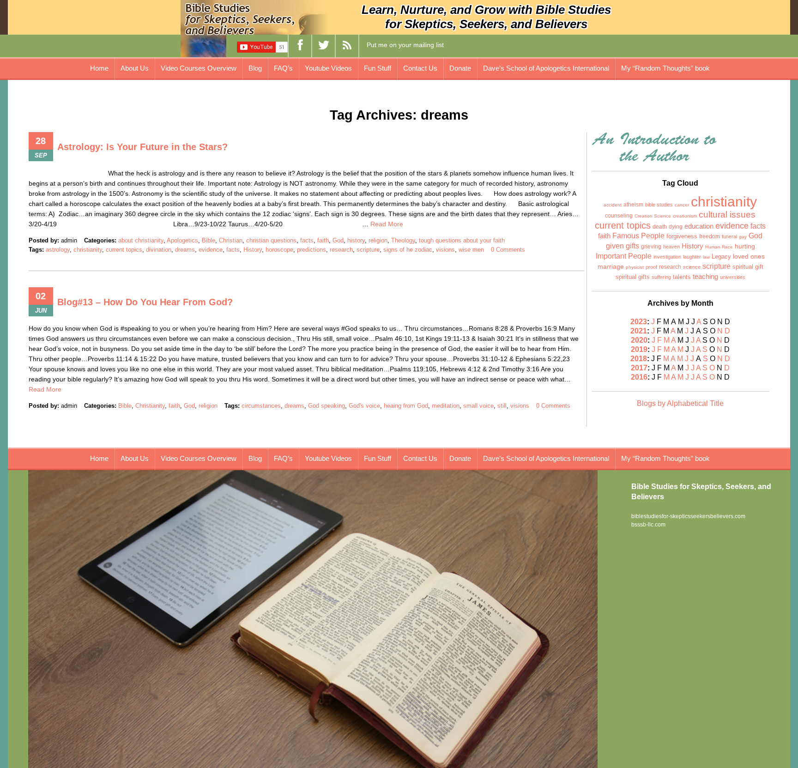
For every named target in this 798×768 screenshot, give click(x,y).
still (502, 405)
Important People (624, 256)
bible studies (659, 204)
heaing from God (406, 405)
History (252, 249)
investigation (667, 257)
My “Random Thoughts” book (665, 68)
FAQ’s (283, 68)
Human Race (719, 246)
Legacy (721, 256)
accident (613, 204)
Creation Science (653, 215)
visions (445, 249)
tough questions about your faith (462, 240)
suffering (661, 277)
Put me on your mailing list (405, 44)
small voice (478, 405)
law (706, 257)
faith (323, 240)
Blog (255, 68)
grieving (651, 246)
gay (743, 236)
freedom (709, 236)
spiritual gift (747, 267)
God (338, 240)
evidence (211, 249)
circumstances (261, 405)
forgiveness (681, 236)
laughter (692, 257)
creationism (685, 215)
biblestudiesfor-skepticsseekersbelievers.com (688, 516)
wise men (471, 249)
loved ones (749, 256)
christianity (87, 249)
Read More (386, 224)
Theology (403, 240)
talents (682, 276)
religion (378, 240)
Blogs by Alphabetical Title (680, 403)
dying (676, 227)
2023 (638, 322)
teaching (705, 276)
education (698, 226)
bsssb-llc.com (648, 524)
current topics (124, 249)
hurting (745, 246)
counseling (619, 215)
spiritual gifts (633, 277)
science (692, 267)
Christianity (150, 405)
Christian (230, 240)
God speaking (326, 405)
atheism (633, 204)
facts (307, 240)
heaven (671, 246)
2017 (639, 368)
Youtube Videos (328, 68)
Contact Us (420, 68)
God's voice (364, 405)
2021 (638, 331)
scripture (368, 249)
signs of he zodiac (407, 249)
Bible (208, 240)
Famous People (638, 236)
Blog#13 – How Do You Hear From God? (145, 302)
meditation (445, 405)
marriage (611, 266)
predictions (311, 249)
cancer (682, 204)
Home (99, 68)
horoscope (279, 249)
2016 (639, 377)
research (341, 249)
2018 (638, 359)
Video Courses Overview (198, 68)
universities (732, 277)
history (356, 240)
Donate (460, 68)
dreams (185, 249)
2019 (639, 349)
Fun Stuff (377, 68)
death (660, 227)
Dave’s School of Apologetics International (546, 68)
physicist (635, 267)
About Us (135, 68)
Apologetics (182, 240)
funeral (729, 236)
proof (651, 267)
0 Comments (508, 249)
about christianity (140, 240)
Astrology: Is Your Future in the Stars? (142, 147)
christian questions (271, 240)
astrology (58, 249)
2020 (639, 340)
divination (158, 249)
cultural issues (727, 214)
